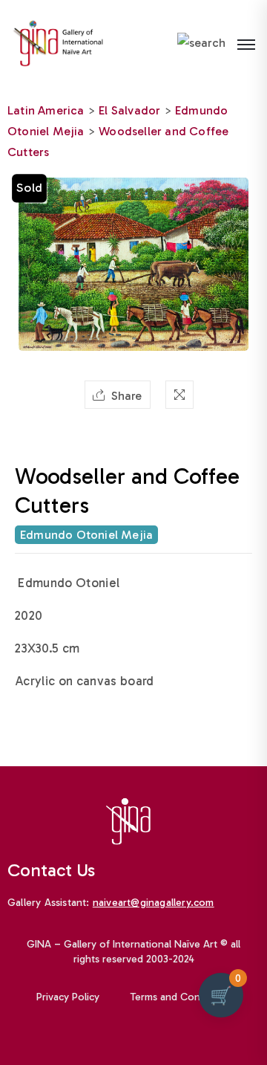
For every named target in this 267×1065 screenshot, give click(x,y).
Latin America (46, 110)
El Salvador (129, 110)
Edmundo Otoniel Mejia (86, 535)
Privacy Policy (67, 997)
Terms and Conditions (181, 997)
